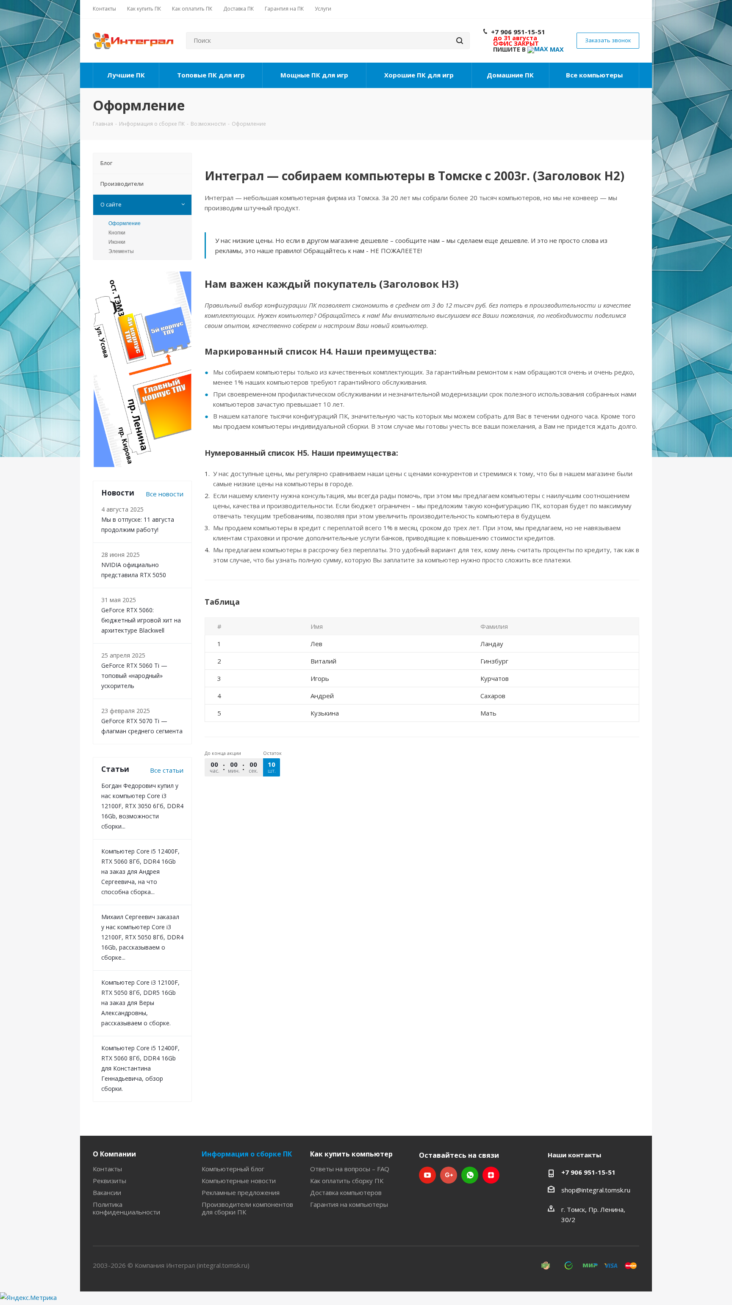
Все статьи (166, 770)
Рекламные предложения (241, 1192)
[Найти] (459, 40)
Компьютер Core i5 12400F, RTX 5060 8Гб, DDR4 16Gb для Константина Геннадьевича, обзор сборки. (140, 1068)
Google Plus (448, 1175)
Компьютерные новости (239, 1180)
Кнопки (116, 233)
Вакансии (107, 1192)
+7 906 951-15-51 (518, 32)
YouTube (427, 1175)
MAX (556, 49)
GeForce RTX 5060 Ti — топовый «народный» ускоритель (134, 675)
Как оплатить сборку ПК (346, 1180)
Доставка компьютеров (346, 1192)
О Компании (114, 1154)
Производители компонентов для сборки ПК (247, 1208)
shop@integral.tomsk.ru (595, 1190)
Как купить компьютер (351, 1154)
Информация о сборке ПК (247, 1154)
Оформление (124, 223)
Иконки (116, 242)
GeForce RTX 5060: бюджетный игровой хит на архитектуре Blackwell (141, 620)
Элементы (121, 251)
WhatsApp (469, 1175)
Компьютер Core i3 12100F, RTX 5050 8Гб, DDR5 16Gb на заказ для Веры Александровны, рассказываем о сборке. (140, 1002)
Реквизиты (109, 1180)
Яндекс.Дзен (490, 1175)
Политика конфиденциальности (126, 1208)
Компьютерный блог (233, 1169)
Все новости (164, 494)
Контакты (107, 1169)
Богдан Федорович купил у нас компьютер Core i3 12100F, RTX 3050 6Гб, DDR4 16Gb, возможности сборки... (142, 806)
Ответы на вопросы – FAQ (349, 1169)
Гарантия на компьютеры (349, 1204)
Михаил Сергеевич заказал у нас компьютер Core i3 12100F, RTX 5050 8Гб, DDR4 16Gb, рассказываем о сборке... (142, 937)
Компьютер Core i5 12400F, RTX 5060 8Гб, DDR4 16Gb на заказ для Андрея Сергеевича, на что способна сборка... (140, 871)
